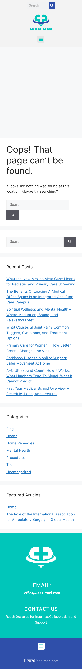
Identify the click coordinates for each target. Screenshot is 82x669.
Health (11, 436)
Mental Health (18, 450)
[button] (40, 39)
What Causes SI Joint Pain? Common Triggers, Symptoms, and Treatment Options (37, 332)
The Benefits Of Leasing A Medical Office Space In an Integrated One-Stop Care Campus (39, 296)
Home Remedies (20, 443)
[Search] (52, 5)
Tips (9, 465)
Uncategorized (18, 472)
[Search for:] (37, 204)
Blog (10, 429)
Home (11, 507)
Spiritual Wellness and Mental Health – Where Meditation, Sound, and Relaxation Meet (38, 314)
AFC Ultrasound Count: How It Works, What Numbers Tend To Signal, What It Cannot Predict (39, 375)
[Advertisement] (41, 90)
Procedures (16, 457)
